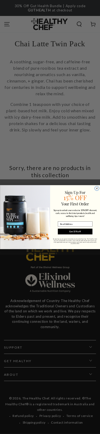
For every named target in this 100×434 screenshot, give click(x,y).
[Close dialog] (96, 188)
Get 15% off (75, 231)
